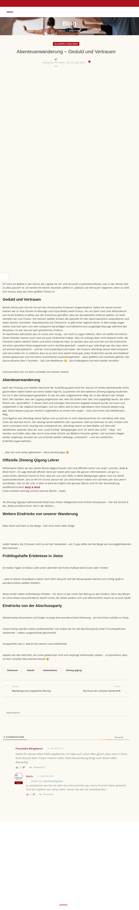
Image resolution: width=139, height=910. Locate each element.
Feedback (32, 856)
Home (62, 30)
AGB (103, 838)
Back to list (66, 688)
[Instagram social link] (65, 882)
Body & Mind (32, 487)
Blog (35, 862)
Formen (33, 838)
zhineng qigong (74, 670)
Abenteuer (12, 670)
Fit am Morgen (29, 844)
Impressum (107, 844)
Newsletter (107, 856)
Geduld (30, 670)
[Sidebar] (4, 277)
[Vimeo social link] (82, 882)
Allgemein (74, 30)
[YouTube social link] (73, 882)
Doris (62, 62)
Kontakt (105, 862)
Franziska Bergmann (53, 781)
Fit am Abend (29, 850)
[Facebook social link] (56, 882)
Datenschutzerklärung (113, 850)
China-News (72, 44)
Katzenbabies (50, 670)
